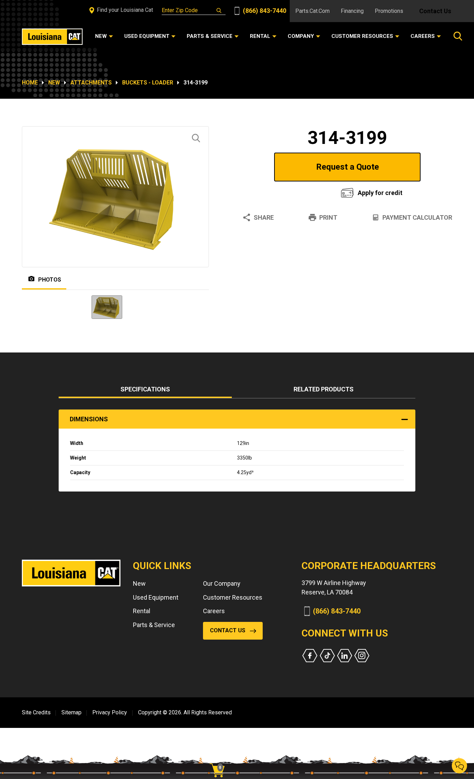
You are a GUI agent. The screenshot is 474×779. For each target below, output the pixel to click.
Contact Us (435, 11)
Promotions (389, 11)
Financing (352, 11)
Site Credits (36, 712)
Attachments (91, 82)
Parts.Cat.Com (312, 11)
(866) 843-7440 (264, 10)
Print (328, 217)
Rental (141, 611)
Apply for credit (380, 192)
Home (30, 82)
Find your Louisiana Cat (124, 10)
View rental (283, 191)
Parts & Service (154, 624)
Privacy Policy (109, 712)
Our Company (221, 583)
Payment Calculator (417, 217)
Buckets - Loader (147, 82)
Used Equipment (155, 597)
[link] (219, 758)
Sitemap (71, 712)
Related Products (324, 389)
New (54, 82)
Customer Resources (232, 597)
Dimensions (89, 419)
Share (264, 217)
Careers (214, 611)
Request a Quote (347, 167)
